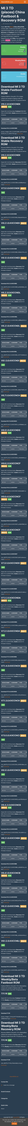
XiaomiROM (16, 1117)
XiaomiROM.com (7, 2)
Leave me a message (8, 1085)
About (2, 1108)
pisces (11, 27)
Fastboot (22, 49)
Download (20, 133)
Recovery (21, 51)
